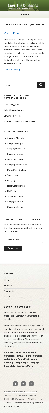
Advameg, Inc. (21, 399)
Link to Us (33, 395)
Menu (26, 14)
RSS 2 (7, 297)
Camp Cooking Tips (16, 143)
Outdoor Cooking (15, 159)
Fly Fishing (12, 191)
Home (7, 280)
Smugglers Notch (12, 116)
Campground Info (15, 201)
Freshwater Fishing (16, 186)
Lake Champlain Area (14, 110)
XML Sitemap (17, 392)
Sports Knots (13, 175)
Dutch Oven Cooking (16, 170)
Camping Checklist (15, 138)
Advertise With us (21, 395)
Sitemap (8, 285)
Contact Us (9, 291)
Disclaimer (8, 395)
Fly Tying (11, 180)
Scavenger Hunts (15, 196)
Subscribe (13, 248)
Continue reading (12, 70)
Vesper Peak (11, 33)
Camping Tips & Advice (18, 149)
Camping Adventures (17, 164)
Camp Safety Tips (15, 207)
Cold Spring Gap (11, 104)
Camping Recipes (15, 154)
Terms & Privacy (30, 392)
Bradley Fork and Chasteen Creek (19, 121)
